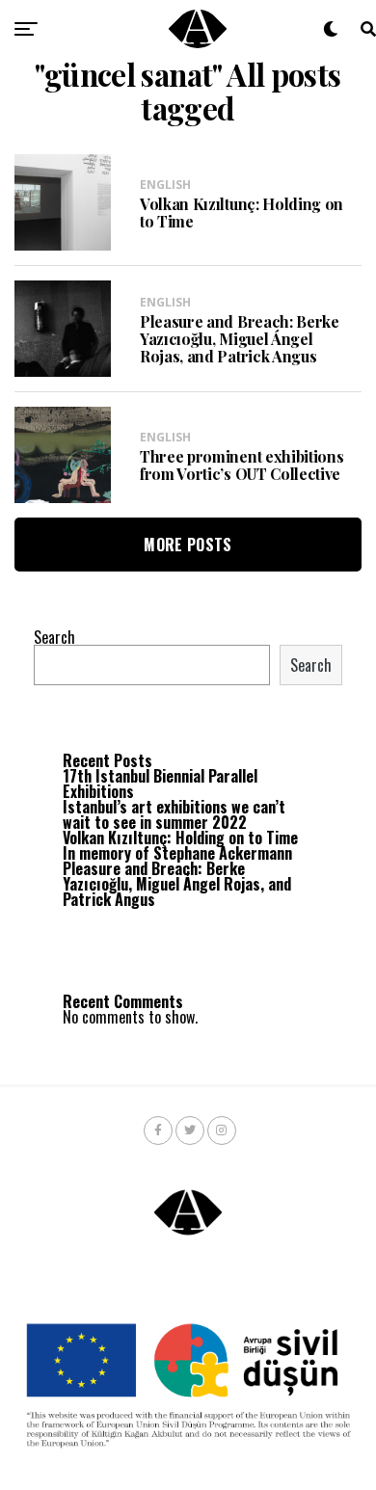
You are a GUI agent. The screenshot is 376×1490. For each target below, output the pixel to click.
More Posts (187, 544)
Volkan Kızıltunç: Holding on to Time (180, 837)
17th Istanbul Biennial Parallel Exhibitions (160, 783)
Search (54, 637)
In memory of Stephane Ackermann (177, 853)
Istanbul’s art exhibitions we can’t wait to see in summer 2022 (174, 814)
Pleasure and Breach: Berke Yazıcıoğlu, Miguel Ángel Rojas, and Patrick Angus (177, 884)
